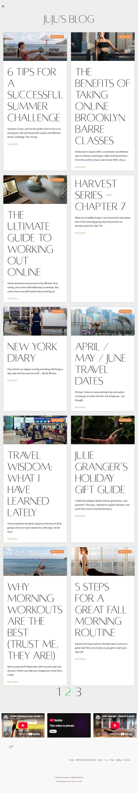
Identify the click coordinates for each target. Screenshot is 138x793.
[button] (2, 6)
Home (71, 760)
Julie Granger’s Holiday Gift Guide (101, 472)
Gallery (119, 760)
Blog (106, 760)
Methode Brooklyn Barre (86, 760)
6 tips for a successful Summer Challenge (35, 94)
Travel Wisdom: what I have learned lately (29, 484)
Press (112, 760)
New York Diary (32, 352)
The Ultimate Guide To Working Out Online (30, 243)
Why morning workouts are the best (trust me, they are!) (35, 621)
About (100, 760)
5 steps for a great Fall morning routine (101, 609)
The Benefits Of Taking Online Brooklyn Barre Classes (102, 106)
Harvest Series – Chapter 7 (100, 195)
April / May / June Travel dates (100, 364)
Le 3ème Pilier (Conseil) (73, 781)
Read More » (12, 144)
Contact (126, 760)
